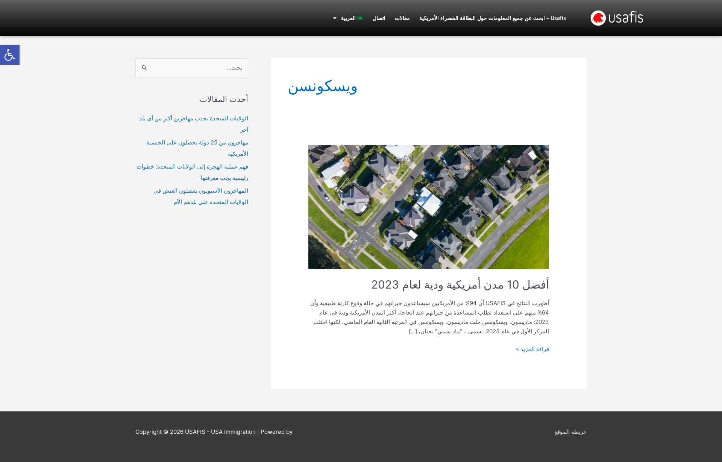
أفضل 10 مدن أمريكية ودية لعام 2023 (460, 284)
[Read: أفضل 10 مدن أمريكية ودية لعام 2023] (428, 206)
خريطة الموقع (570, 431)
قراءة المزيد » (532, 349)
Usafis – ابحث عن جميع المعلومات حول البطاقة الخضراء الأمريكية (492, 17)
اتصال (379, 17)
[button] (10, 55)
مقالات (402, 17)
